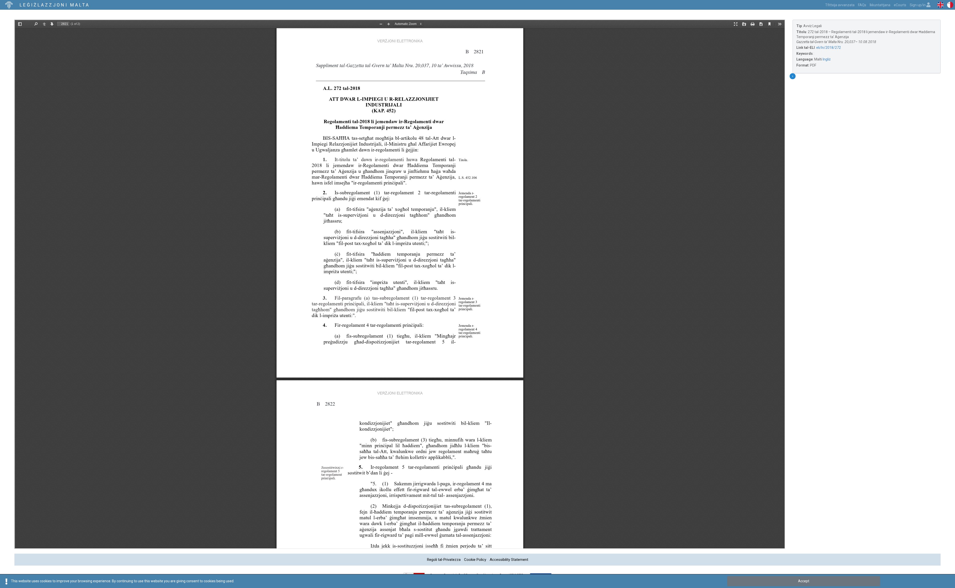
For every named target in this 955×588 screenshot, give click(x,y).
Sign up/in (918, 5)
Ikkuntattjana (880, 5)
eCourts (900, 5)
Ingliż (827, 59)
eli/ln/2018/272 (828, 48)
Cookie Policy (475, 559)
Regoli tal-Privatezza (444, 559)
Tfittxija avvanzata (840, 5)
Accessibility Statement (509, 559)
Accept (803, 581)
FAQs (862, 5)
